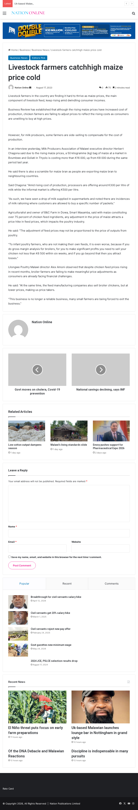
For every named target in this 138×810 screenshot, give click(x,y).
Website (76, 541)
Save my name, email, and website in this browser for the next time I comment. (56, 557)
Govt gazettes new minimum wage (51, 644)
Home (14, 50)
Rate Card (8, 788)
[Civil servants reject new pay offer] (18, 634)
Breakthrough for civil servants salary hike (56, 597)
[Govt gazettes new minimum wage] (18, 650)
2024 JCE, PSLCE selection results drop (54, 660)
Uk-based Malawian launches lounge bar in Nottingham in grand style (53, 3)
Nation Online (22, 87)
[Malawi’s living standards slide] (68, 431)
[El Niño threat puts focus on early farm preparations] (37, 707)
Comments (112, 583)
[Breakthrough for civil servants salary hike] (18, 602)
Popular (24, 583)
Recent (67, 583)
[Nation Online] (28, 13)
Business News (40, 50)
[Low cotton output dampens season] (26, 431)
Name (12, 526)
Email (12, 541)
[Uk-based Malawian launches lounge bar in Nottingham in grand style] (101, 707)
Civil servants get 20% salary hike (50, 612)
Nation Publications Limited (65, 803)
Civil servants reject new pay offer (51, 628)
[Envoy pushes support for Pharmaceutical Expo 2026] (111, 431)
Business (25, 50)
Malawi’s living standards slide (68, 444)
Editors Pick (38, 57)
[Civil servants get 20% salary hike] (18, 618)
